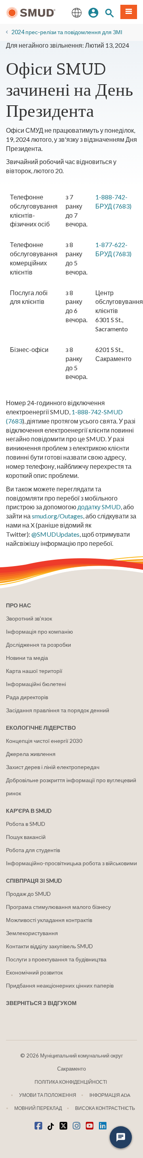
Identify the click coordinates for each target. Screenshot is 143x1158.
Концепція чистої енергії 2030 (44, 740)
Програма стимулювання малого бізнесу (58, 906)
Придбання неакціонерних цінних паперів (60, 985)
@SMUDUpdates (55, 534)
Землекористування (32, 933)
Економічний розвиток (34, 972)
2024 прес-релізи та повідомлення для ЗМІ (67, 32)
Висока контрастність (105, 1108)
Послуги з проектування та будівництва (56, 959)
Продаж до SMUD (28, 893)
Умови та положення (47, 1095)
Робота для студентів (33, 850)
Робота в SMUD (25, 823)
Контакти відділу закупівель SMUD (49, 946)
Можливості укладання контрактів (49, 919)
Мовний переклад (38, 1108)
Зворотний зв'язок (29, 618)
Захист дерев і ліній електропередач (52, 767)
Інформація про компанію (39, 631)
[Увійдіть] (93, 12)
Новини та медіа (27, 657)
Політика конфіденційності (71, 1082)
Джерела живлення (31, 753)
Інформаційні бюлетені (36, 683)
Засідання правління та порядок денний (57, 710)
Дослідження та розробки (38, 644)
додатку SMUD (99, 506)
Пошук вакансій (26, 836)
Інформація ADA (109, 1095)
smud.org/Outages (57, 516)
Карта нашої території (34, 670)
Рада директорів (27, 697)
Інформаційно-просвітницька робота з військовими (71, 863)
